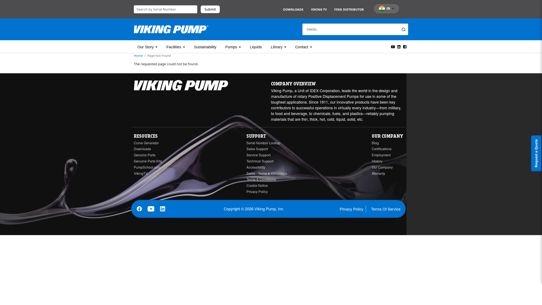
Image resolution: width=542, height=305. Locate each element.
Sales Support (257, 148)
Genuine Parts (144, 154)
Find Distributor (349, 9)
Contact (301, 47)
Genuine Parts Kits (148, 161)
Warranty (378, 173)
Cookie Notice (257, 185)
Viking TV (319, 9)
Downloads (293, 9)
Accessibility (255, 167)
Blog (375, 142)
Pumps (231, 47)
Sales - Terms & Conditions (266, 173)
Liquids (256, 47)
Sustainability (205, 47)
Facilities (173, 47)
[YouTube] (392, 46)
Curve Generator (146, 142)
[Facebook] (404, 46)
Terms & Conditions (261, 179)
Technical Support (260, 161)
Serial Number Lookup (263, 142)
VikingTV (141, 173)
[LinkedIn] (398, 46)
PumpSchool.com (147, 167)
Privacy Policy (257, 191)
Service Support (258, 154)
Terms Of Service (386, 209)
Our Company (382, 167)
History (377, 161)
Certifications (381, 148)
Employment (381, 154)
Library (276, 47)
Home (138, 55)
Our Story (145, 47)
